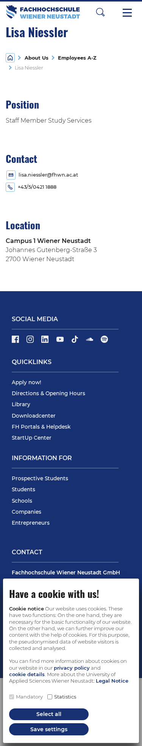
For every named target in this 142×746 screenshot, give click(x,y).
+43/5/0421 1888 (37, 187)
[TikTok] (75, 342)
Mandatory (29, 697)
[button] (100, 12)
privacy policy (72, 668)
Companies (26, 512)
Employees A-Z (76, 58)
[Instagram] (31, 342)
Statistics (65, 697)
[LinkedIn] (45, 342)
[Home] (10, 57)
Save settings (48, 729)
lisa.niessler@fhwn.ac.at (48, 175)
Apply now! (26, 382)
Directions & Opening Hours (48, 393)
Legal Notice (112, 681)
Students (23, 489)
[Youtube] (60, 342)
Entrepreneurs (31, 523)
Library (21, 404)
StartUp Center (31, 438)
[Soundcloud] (90, 342)
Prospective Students (40, 478)
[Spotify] (104, 342)
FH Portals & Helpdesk (41, 427)
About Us (36, 58)
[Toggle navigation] (127, 12)
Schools (22, 501)
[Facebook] (16, 342)
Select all (48, 714)
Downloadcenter (34, 416)
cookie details (27, 674)
